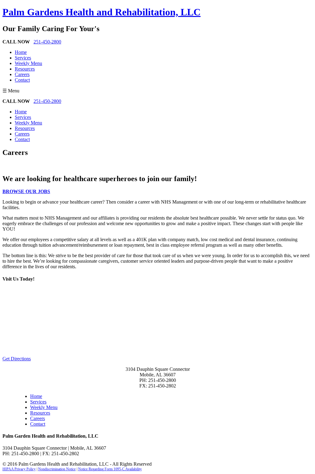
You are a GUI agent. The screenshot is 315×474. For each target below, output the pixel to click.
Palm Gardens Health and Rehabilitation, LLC (101, 12)
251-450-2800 (47, 41)
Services (23, 57)
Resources (25, 68)
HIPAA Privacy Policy (19, 469)
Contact (22, 80)
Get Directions (16, 358)
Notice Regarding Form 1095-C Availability (110, 469)
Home (21, 52)
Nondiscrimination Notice (57, 469)
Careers (22, 74)
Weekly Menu (28, 63)
